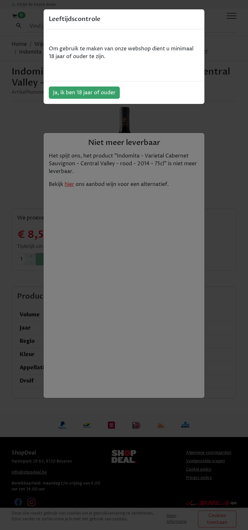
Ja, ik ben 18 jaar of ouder (84, 92)
